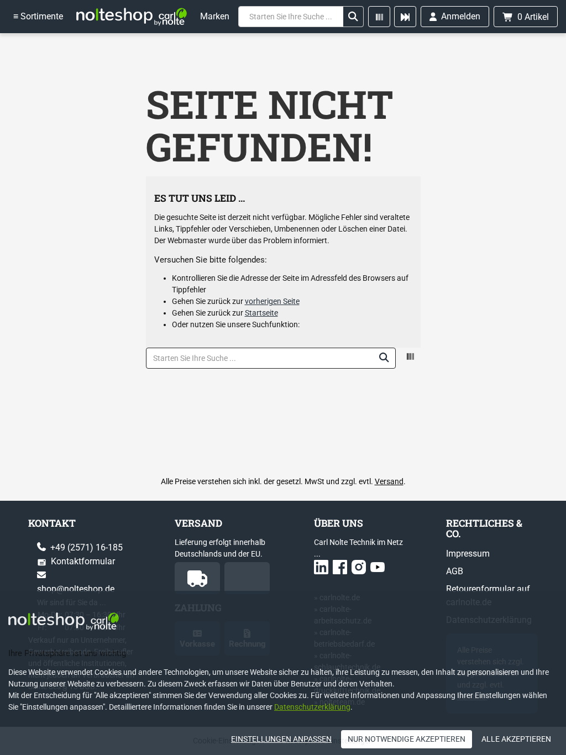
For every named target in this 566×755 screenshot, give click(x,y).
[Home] (131, 16)
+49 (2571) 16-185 (85, 547)
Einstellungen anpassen (281, 739)
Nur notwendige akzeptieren (406, 739)
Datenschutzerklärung (312, 706)
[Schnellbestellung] (405, 16)
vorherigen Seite (272, 301)
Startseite (261, 312)
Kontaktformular (82, 561)
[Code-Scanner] (379, 16)
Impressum (468, 553)
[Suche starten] (353, 17)
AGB (454, 571)
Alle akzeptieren (516, 739)
